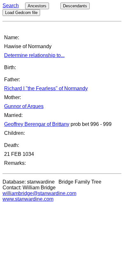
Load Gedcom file (21, 12)
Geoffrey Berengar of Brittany (36, 124)
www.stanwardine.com (28, 199)
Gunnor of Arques (24, 106)
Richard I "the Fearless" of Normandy (46, 88)
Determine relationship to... (34, 55)
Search (11, 5)
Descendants (75, 6)
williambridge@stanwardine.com (39, 193)
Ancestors (37, 6)
